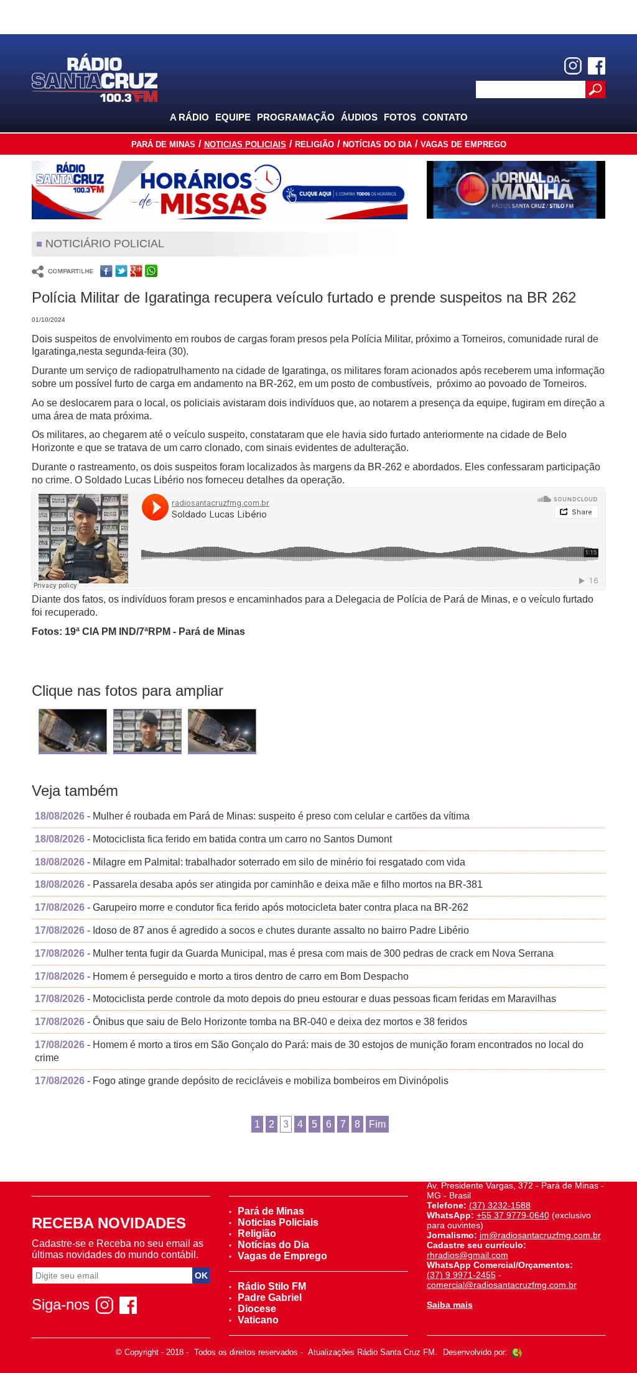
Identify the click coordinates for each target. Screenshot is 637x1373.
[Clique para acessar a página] (219, 190)
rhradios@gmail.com (467, 1255)
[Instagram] (573, 66)
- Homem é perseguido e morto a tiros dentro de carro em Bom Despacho (222, 976)
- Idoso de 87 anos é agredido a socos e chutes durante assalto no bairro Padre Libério (252, 930)
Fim (377, 1124)
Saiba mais (450, 1305)
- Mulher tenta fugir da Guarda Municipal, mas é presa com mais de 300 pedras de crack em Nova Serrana (294, 953)
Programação (296, 117)
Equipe (233, 117)
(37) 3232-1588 (500, 1205)
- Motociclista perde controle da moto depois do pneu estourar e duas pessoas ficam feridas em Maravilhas (295, 998)
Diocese (257, 1308)
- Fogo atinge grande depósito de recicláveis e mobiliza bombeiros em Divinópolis (242, 1080)
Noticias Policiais (245, 144)
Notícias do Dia (377, 144)
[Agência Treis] (516, 1352)
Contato (445, 117)
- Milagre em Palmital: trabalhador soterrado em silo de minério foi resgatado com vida (250, 862)
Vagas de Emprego (463, 144)
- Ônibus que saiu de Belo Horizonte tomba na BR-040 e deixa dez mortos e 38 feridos (251, 1021)
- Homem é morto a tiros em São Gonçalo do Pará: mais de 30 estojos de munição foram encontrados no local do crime (309, 1051)
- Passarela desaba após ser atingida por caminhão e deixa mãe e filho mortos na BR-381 (259, 884)
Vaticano (258, 1320)
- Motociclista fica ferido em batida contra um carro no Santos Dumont (213, 839)
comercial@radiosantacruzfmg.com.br (502, 1285)
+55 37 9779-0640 (513, 1215)
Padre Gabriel (270, 1297)
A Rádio (189, 117)
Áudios (359, 117)
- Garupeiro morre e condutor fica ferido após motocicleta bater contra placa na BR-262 (251, 907)
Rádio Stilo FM (272, 1286)
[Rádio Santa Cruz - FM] (94, 76)
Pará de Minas (163, 144)
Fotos (400, 117)
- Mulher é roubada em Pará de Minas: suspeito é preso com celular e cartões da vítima (252, 816)
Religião (314, 144)
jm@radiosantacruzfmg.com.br (540, 1235)
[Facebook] (596, 66)
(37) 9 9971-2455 (461, 1275)
